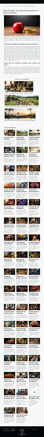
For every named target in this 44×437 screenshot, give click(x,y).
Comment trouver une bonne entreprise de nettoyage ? (34, 261)
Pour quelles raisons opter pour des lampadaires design (22, 416)
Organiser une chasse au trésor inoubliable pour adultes (21, 157)
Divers (9, 6)
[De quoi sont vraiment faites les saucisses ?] (9, 375)
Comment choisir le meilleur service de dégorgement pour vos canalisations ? (9, 157)
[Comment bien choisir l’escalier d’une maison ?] (22, 358)
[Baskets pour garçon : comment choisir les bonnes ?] (22, 271)
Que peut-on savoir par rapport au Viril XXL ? (34, 398)
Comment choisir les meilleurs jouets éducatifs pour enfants (21, 175)
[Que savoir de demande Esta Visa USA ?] (9, 202)
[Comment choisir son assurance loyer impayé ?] (22, 220)
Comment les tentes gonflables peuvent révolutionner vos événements (9, 192)
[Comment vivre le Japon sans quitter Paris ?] (9, 220)
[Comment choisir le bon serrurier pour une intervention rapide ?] (9, 168)
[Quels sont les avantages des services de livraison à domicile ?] (9, 341)
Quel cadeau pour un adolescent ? (9, 243)
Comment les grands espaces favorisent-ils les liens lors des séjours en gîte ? (22, 106)
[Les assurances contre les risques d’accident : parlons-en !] (22, 237)
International (22, 430)
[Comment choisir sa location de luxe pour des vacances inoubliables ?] (20, 113)
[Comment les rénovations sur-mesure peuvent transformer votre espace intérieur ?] (34, 149)
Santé (22, 432)
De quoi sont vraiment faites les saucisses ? (9, 381)
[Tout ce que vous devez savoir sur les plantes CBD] (22, 341)
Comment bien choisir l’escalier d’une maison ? (20, 364)
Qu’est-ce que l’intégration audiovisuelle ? (20, 208)
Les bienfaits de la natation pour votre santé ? (34, 226)
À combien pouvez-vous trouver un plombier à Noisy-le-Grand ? (34, 209)
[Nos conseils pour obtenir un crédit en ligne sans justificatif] (22, 324)
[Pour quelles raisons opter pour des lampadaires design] (22, 410)
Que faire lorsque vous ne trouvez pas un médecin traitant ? (34, 365)
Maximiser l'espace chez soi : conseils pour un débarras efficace (34, 175)
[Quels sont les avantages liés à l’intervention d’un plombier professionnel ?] (22, 254)
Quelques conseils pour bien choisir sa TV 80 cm (9, 416)
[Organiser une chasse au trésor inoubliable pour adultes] (22, 149)
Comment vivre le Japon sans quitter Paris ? (9, 226)
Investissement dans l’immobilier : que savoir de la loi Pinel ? (34, 348)
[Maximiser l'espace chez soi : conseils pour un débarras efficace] (34, 168)
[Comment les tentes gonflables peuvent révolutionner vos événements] (9, 185)
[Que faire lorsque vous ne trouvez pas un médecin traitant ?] (34, 358)
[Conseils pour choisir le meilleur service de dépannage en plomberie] (22, 185)
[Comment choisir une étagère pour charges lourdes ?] (34, 288)
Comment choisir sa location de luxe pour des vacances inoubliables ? (20, 120)
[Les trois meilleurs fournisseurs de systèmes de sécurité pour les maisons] (34, 271)
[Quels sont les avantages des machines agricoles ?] (9, 254)
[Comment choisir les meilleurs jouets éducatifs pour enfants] (22, 168)
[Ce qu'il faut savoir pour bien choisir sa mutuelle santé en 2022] (9, 306)
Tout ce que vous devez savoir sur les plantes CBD (21, 347)
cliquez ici (32, 50)
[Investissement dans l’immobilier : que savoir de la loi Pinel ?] (34, 341)
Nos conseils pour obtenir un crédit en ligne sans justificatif (22, 331)
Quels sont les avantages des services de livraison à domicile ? (9, 348)
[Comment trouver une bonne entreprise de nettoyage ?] (34, 254)
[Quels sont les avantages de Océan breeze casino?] (9, 324)
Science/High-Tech (22, 433)
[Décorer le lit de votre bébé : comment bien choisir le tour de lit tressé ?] (22, 306)
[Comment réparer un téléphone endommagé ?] (34, 375)
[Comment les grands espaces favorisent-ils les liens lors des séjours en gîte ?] (22, 100)
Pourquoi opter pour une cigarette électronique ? (21, 398)
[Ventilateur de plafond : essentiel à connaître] (22, 375)
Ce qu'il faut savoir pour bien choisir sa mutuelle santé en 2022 (9, 314)
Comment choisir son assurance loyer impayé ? (21, 226)
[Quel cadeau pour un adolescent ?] (9, 237)
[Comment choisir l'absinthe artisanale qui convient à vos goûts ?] (19, 86)
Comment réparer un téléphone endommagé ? (33, 381)
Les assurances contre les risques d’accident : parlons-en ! (22, 244)
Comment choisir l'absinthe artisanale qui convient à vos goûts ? (19, 93)
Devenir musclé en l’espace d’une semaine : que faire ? (34, 314)
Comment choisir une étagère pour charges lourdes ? (33, 294)
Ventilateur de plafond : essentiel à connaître (21, 381)
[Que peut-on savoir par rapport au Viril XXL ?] (34, 392)
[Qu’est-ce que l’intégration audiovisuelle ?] (22, 202)
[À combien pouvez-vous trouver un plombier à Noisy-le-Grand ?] (34, 202)
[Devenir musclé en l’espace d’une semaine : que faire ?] (34, 306)
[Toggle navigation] (2, 2)
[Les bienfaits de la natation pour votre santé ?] (34, 220)
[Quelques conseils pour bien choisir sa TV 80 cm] (9, 410)
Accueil (4, 6)
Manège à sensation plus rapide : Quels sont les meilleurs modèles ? (9, 399)
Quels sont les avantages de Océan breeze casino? (9, 330)
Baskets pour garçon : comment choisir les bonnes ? (21, 277)
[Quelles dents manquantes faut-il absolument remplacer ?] (34, 185)
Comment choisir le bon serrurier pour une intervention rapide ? (9, 175)
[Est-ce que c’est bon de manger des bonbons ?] (34, 324)
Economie (22, 429)
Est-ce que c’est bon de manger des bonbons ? (34, 330)
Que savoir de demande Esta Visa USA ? (9, 208)
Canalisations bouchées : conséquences (8, 364)
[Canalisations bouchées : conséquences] (9, 358)
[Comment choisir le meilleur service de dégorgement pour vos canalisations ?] (9, 149)
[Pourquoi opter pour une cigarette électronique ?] (22, 392)
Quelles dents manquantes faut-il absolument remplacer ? (34, 192)
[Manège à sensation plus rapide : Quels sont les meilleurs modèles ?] (9, 392)
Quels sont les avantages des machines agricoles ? (9, 261)
